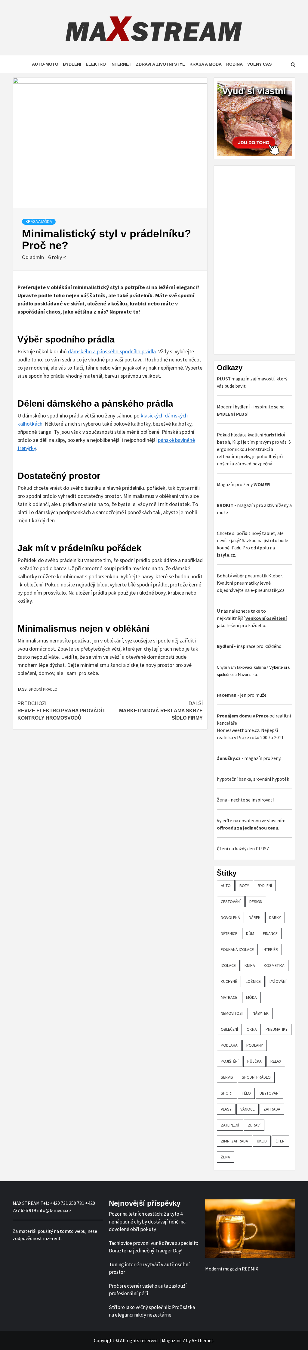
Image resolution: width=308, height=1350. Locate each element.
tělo (246, 1093)
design (255, 901)
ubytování (269, 1093)
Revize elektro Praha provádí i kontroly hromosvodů (60, 710)
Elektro (96, 64)
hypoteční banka (234, 779)
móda (251, 997)
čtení (280, 1141)
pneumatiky (277, 1029)
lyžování (278, 981)
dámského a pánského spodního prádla (112, 351)
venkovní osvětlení (266, 618)
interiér (270, 949)
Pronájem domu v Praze (243, 716)
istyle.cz (226, 555)
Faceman (226, 695)
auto (226, 885)
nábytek (261, 1013)
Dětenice (229, 933)
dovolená (230, 917)
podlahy (254, 1045)
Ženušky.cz (229, 758)
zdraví (254, 1125)
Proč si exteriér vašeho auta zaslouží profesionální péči (148, 1290)
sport (227, 1093)
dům (250, 933)
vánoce (247, 1109)
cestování (231, 901)
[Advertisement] (262, 259)
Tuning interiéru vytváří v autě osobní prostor (149, 1268)
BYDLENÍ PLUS (232, 414)
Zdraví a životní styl (160, 64)
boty (244, 885)
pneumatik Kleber (263, 576)
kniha (250, 965)
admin (37, 257)
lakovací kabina (251, 667)
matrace (229, 997)
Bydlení (72, 64)
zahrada (271, 1109)
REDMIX (250, 1269)
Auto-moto (45, 64)
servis (227, 1077)
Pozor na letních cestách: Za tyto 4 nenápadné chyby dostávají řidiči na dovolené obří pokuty (147, 1222)
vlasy (226, 1109)
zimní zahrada (234, 1141)
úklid (262, 1141)
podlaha (229, 1045)
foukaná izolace (237, 949)
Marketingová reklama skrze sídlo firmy (161, 710)
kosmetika (274, 965)
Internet (120, 64)
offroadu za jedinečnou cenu (247, 828)
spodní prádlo (43, 689)
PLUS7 (262, 848)
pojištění (230, 1061)
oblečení (229, 1029)
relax (275, 1061)
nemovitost (232, 1013)
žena (225, 1157)
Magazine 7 (173, 1340)
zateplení (230, 1125)
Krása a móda (205, 64)
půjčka (254, 1061)
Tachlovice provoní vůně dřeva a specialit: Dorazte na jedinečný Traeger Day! (153, 1247)
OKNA (252, 1029)
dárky (275, 917)
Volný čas (259, 64)
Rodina (234, 64)
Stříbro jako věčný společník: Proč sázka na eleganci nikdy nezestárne (152, 1311)
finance (270, 933)
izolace (228, 965)
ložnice (253, 981)
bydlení (265, 885)
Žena (222, 800)
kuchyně (229, 981)
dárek (254, 917)
